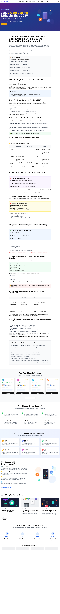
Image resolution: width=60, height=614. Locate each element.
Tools (38, 1)
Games (42, 1)
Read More (4, 519)
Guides (33, 1)
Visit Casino (8, 393)
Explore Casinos (12, 24)
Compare (46, 1)
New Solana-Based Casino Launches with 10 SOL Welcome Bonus (9, 512)
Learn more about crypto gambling (7, 487)
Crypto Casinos (21, 1)
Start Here (4, 24)
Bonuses (28, 1)
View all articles (56, 494)
